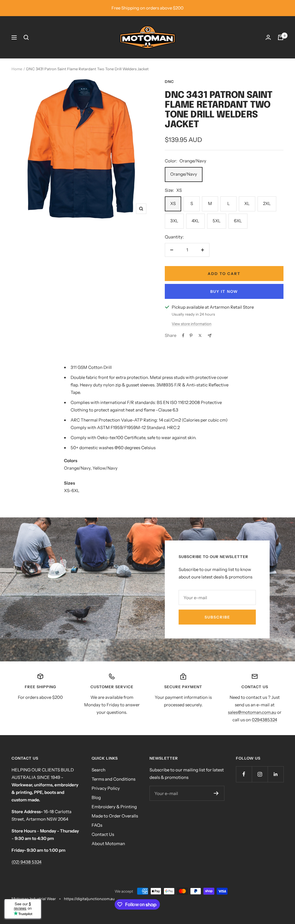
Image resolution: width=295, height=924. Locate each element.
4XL (195, 220)
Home (17, 69)
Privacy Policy (106, 788)
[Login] (268, 37)
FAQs (97, 825)
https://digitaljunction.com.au (89, 898)
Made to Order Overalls (115, 816)
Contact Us (103, 834)
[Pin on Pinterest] (191, 335)
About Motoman (108, 843)
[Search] (26, 37)
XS (173, 203)
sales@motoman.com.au (252, 712)
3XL (174, 220)
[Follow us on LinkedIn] (275, 774)
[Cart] (280, 37)
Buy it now (224, 291)
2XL (267, 203)
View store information (191, 323)
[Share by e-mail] (209, 335)
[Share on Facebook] (183, 335)
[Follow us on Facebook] (244, 774)
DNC (169, 81)
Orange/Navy (183, 174)
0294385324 (264, 719)
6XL (238, 220)
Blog (96, 797)
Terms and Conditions (113, 779)
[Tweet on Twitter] (200, 335)
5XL (217, 220)
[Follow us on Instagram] (260, 774)
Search (98, 770)
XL (247, 203)
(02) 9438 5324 (26, 862)
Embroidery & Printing (114, 806)
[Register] (216, 793)
